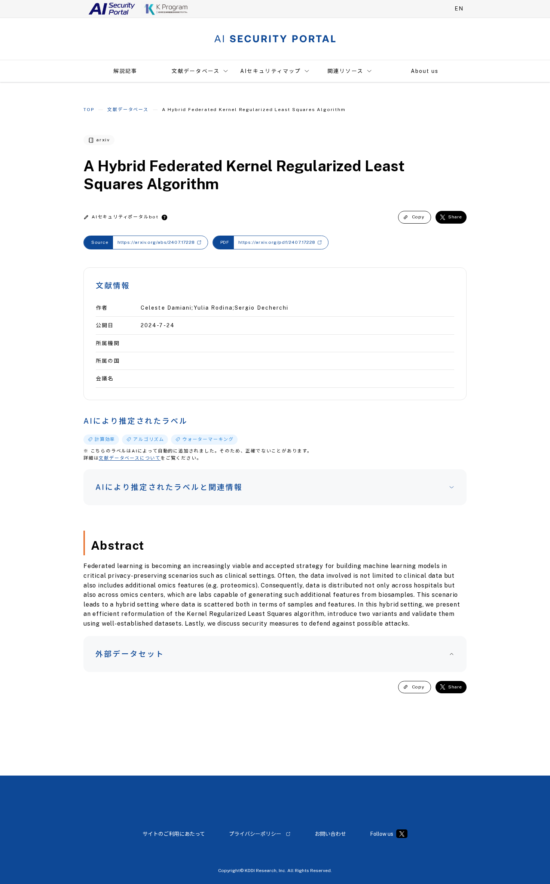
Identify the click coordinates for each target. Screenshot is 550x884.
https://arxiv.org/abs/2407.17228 (156, 242)
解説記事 (125, 71)
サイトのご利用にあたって (174, 834)
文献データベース (196, 71)
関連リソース (345, 71)
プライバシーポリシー (255, 834)
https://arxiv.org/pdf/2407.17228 (276, 242)
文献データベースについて (130, 458)
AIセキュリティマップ (270, 71)
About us (425, 71)
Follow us (381, 834)
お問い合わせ (330, 834)
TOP (88, 109)
